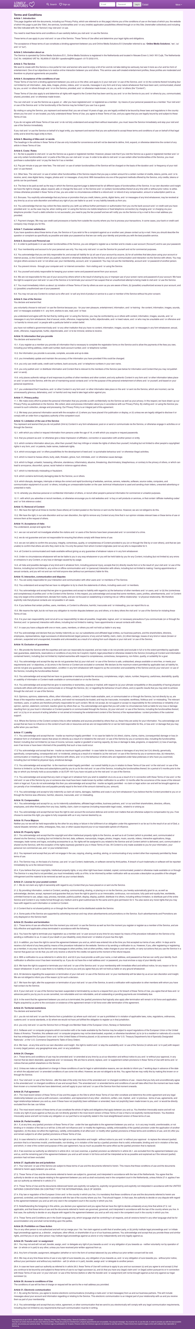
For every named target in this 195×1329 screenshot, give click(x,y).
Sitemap (47, 1319)
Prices (53, 1319)
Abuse (40, 1319)
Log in (137, 4)
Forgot (145, 4)
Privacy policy (66, 1319)
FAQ (58, 1319)
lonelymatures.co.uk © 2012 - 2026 (24, 1319)
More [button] (178, 4)
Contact (90, 1319)
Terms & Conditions (79, 1319)
